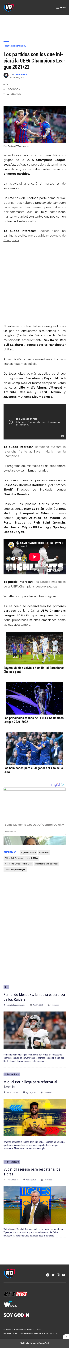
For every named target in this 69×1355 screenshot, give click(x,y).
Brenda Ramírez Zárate (16, 1005)
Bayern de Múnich (28, 852)
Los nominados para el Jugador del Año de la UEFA (33, 770)
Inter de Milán (32, 858)
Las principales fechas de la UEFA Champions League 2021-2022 (34, 720)
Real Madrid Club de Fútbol (46, 864)
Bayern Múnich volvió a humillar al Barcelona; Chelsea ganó (34, 670)
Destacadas (44, 852)
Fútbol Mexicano (11, 1074)
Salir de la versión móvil (34, 1343)
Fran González (12, 1180)
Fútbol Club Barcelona (14, 858)
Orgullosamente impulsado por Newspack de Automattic (30, 1333)
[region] (34, 26)
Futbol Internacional (15, 46)
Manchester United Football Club (18, 864)
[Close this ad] (66, 1336)
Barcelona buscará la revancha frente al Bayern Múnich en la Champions (35, 451)
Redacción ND (20, 74)
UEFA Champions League (15, 869)
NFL (6, 987)
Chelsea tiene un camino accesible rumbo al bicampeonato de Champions (35, 235)
